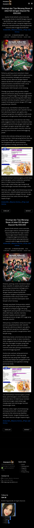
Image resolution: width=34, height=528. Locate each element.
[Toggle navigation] (29, 3)
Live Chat (23, 470)
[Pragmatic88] (7, 2)
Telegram (24, 468)
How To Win (8, 35)
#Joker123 (6, 30)
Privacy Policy (25, 472)
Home (23, 464)
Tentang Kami (25, 466)
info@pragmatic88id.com (10, 482)
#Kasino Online (16, 30)
